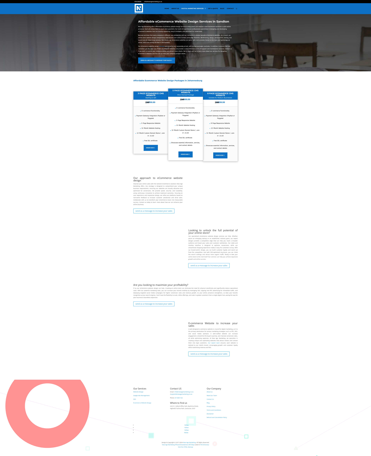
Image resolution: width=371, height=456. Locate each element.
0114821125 (179, 398)
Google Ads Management (141, 395)
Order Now (150, 148)
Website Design (138, 392)
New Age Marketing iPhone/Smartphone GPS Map (178, 445)
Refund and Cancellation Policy (217, 417)
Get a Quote (213, 8)
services (161, 46)
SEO (134, 399)
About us (210, 392)
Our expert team (214, 343)
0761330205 (137, 1)
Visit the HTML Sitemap (185, 447)
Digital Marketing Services (192, 8)
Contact (230, 8)
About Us (175, 8)
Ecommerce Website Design (142, 403)
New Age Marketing (189, 442)
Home (167, 8)
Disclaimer (210, 414)
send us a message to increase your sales (156, 60)
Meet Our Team (212, 395)
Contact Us (210, 399)
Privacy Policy (211, 406)
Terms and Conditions (214, 410)
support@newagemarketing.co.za (181, 394)
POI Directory (204, 445)
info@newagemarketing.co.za (183, 392)
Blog (222, 8)
